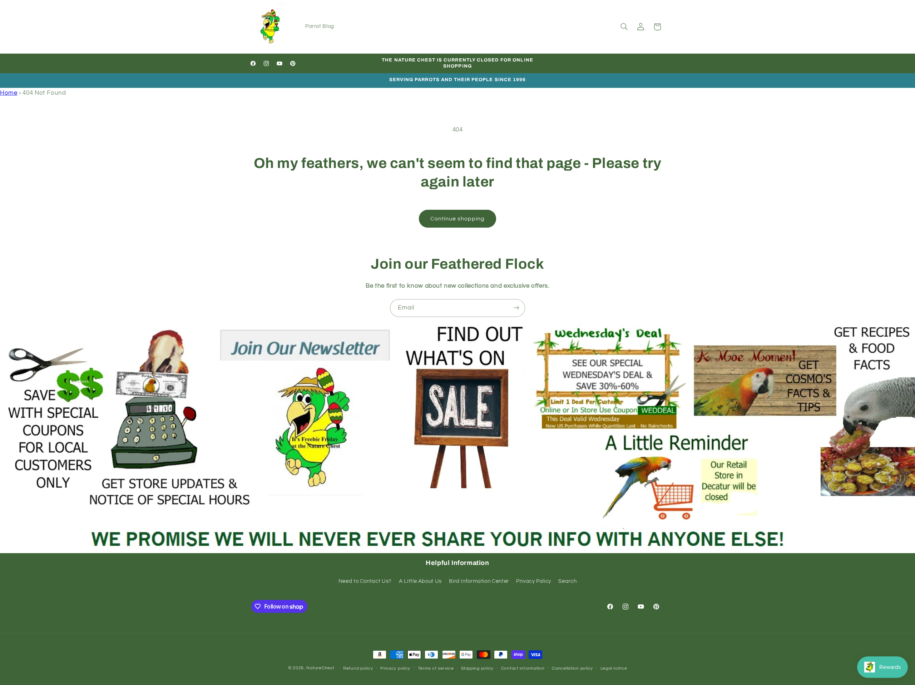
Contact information (523, 668)
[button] (624, 27)
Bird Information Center (479, 581)
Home (9, 93)
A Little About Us (420, 581)
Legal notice (613, 668)
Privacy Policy (533, 581)
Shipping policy (477, 668)
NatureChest (320, 668)
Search (567, 581)
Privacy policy (395, 668)
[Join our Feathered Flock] (516, 308)
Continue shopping (457, 219)
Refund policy (358, 668)
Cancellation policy (572, 668)
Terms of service (436, 668)
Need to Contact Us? (365, 581)
